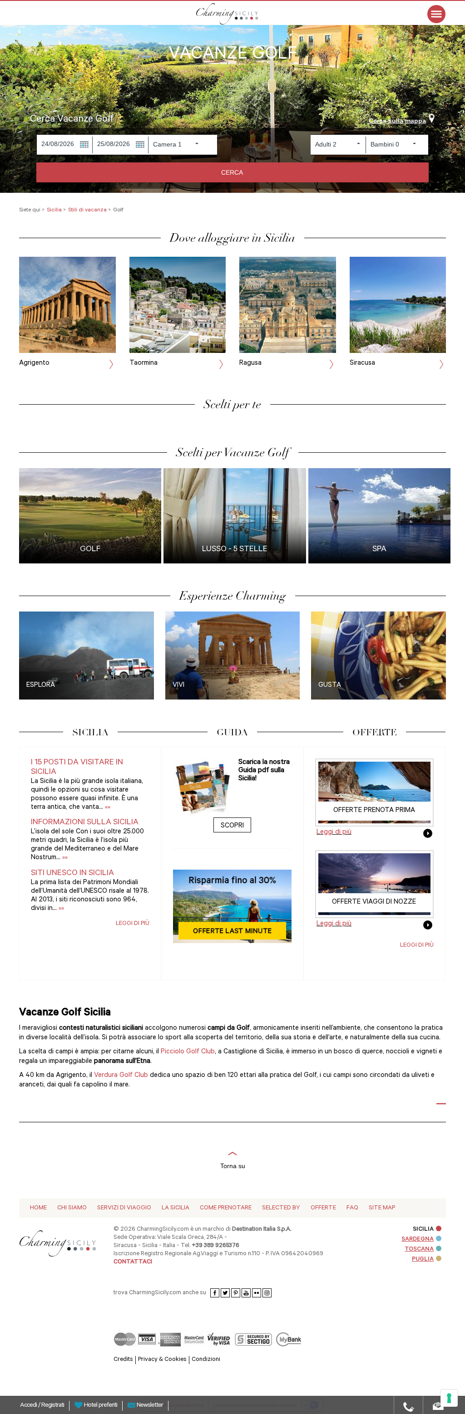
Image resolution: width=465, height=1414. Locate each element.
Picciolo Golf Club (188, 1052)
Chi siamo (72, 1208)
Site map (382, 1208)
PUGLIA (423, 1259)
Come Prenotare (226, 1208)
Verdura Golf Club (121, 1076)
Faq (352, 1208)
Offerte (323, 1208)
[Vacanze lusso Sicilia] (239, 13)
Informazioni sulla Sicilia (85, 822)
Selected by (281, 1208)
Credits (123, 1359)
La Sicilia (175, 1208)
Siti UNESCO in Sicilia (72, 873)
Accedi (29, 1405)
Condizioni (206, 1359)
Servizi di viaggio (124, 1208)
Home (38, 1208)
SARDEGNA (417, 1239)
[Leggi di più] (427, 836)
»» (106, 808)
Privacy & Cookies (162, 1359)
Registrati (52, 1405)
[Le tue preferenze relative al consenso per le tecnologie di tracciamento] (449, 1398)
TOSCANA (419, 1249)
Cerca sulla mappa (397, 120)
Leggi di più (132, 923)
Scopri (232, 826)
